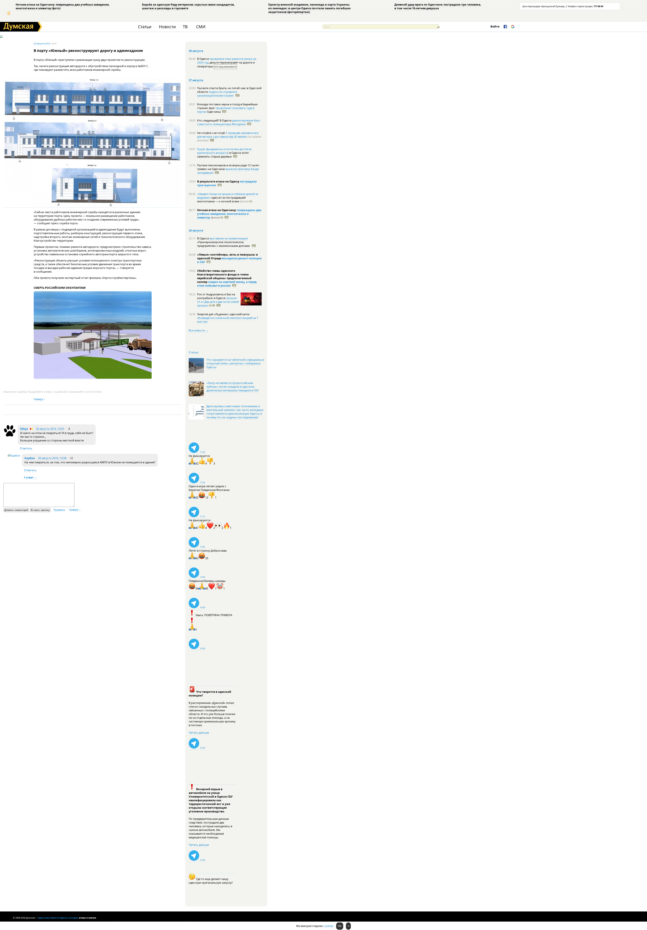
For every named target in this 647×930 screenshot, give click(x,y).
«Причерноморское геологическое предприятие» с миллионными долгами (223, 244)
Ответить (26, 448)
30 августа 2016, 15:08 (52, 458)
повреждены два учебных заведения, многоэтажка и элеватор (229, 213)
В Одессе (203, 59)
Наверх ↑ (39, 399)
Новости (167, 27)
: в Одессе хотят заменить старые (223, 154)
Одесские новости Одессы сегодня (58, 917)
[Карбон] (14, 455)
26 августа (196, 230)
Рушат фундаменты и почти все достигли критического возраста (224, 151)
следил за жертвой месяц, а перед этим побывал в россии (227, 283)
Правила (59, 510)
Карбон (29, 458)
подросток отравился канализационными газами (217, 93)
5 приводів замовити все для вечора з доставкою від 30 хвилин (228, 134)
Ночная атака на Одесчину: (217, 210)
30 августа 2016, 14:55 (50, 429)
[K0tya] (9, 436)
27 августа (196, 80)
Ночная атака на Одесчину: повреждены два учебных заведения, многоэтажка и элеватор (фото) (63, 6)
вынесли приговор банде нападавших (228, 171)
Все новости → (198, 330)
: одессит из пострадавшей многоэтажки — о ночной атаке (223, 199)
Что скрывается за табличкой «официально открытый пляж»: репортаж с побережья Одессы (235, 363)
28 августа (196, 51)
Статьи (144, 27)
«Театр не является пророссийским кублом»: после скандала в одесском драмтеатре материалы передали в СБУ (232, 386)
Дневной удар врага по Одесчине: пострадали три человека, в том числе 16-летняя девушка (437, 6)
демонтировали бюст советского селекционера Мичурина (228, 122)
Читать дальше (199, 732)
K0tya (24, 429)
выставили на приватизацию (229, 238)
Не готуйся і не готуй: (211, 133)
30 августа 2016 (42, 43)
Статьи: (194, 352)
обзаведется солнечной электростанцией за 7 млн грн (227, 319)
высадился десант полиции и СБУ (229, 260)
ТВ (185, 27)
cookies (328, 926)
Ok (340, 926)
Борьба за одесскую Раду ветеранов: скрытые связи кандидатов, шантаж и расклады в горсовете (188, 6)
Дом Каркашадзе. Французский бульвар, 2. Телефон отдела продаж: (562, 6)
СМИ (200, 27)
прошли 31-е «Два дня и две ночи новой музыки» (218, 301)
